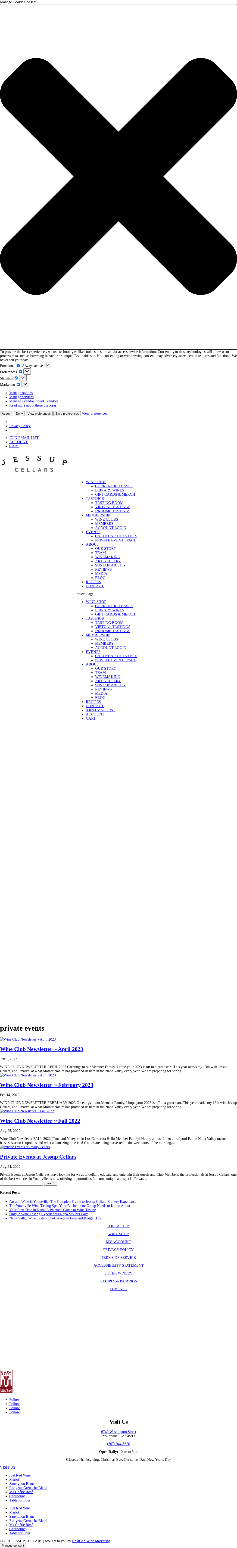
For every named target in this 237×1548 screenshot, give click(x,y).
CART (14, 446)
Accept (6, 413)
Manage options (21, 393)
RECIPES (93, 582)
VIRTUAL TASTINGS (112, 507)
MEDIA (101, 573)
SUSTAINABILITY (110, 565)
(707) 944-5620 (118, 1444)
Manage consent (13, 1545)
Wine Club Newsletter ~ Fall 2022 (40, 1121)
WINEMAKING (107, 557)
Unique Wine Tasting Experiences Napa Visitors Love (48, 1214)
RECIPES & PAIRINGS (118, 1281)
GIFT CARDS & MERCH (115, 494)
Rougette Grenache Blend (28, 1488)
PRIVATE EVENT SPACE (115, 540)
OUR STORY (105, 548)
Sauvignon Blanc (21, 1484)
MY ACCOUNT (118, 1242)
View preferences (39, 413)
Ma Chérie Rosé (21, 1492)
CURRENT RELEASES (114, 486)
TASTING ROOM (109, 503)
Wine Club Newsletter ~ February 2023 (46, 1085)
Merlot (14, 1479)
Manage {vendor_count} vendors (33, 401)
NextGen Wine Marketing (91, 1541)
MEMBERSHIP (98, 515)
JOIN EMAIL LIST (24, 438)
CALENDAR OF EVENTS (116, 536)
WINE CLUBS (106, 519)
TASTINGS (95, 498)
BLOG (100, 578)
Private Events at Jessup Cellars (38, 1157)
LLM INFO (118, 1289)
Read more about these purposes (32, 405)
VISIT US (7, 1467)
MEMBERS (104, 523)
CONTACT (95, 586)
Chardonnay (18, 1496)
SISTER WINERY (118, 1273)
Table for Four (19, 1500)
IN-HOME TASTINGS (112, 511)
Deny (19, 413)
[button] (118, 177)
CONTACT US (118, 1226)
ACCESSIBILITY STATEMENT (119, 1265)
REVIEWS (103, 569)
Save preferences (67, 413)
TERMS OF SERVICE (118, 1257)
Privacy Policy (20, 426)
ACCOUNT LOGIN (110, 528)
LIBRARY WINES (109, 490)
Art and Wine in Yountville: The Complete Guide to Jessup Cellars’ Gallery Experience (72, 1201)
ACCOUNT (18, 442)
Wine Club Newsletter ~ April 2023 (41, 1049)
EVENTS (93, 532)
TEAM (100, 553)
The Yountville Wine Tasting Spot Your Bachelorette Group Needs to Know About (69, 1206)
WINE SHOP (96, 482)
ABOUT (92, 544)
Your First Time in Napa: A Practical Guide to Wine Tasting (52, 1210)
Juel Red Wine (20, 1475)
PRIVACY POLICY (118, 1250)
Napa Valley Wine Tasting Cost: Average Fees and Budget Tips (55, 1218)
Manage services (21, 397)
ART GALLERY (108, 561)
